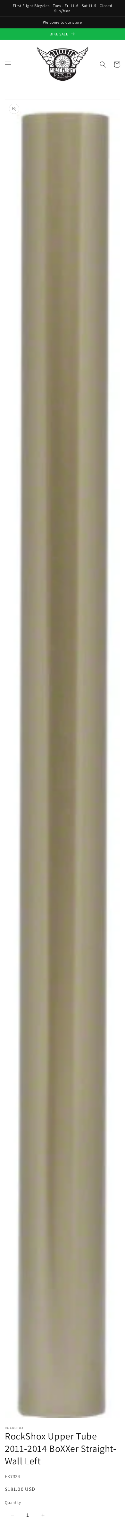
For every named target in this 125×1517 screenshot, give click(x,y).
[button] (8, 64)
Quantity (13, 1502)
